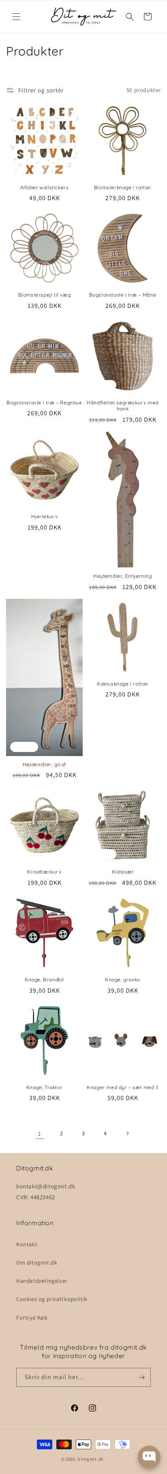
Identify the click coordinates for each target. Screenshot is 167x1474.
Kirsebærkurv (44, 872)
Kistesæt (123, 872)
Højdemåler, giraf (44, 764)
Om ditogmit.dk (36, 1262)
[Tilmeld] (141, 1377)
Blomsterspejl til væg (44, 295)
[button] (16, 17)
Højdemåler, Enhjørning (122, 576)
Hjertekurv (44, 516)
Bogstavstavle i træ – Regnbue (44, 402)
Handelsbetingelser (42, 1280)
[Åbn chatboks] (149, 1457)
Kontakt (26, 1244)
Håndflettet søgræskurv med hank (122, 405)
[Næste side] (127, 1133)
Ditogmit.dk (90, 1459)
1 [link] (39, 1133)
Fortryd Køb (32, 1317)
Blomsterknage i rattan (122, 187)
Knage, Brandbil (44, 979)
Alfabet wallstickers (44, 187)
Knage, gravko (122, 979)
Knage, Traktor (44, 1087)
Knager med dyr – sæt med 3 (122, 1087)
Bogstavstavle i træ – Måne (122, 295)
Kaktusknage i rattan (122, 684)
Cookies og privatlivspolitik (52, 1299)
